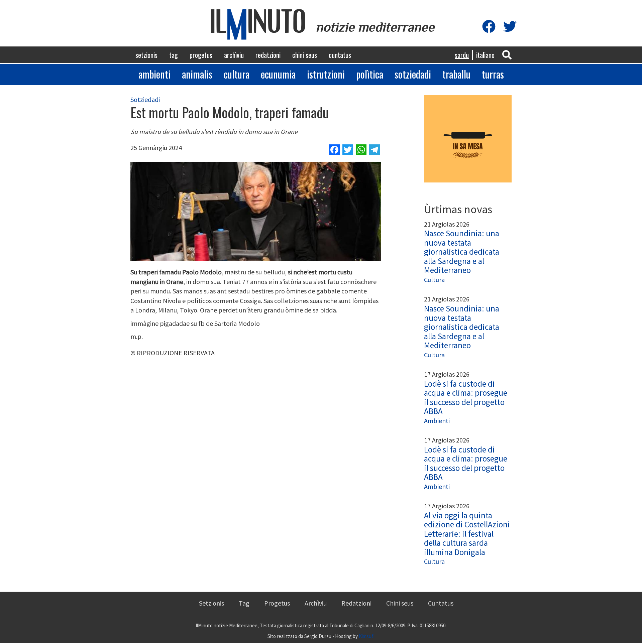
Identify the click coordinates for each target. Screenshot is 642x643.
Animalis (197, 74)
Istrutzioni (326, 74)
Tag (173, 55)
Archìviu (234, 55)
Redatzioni (268, 55)
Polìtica (369, 74)
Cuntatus (340, 55)
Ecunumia (278, 74)
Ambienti (154, 74)
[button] (507, 54)
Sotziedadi (413, 74)
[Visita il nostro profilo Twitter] (510, 26)
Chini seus (304, 55)
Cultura (236, 74)
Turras (493, 74)
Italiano (485, 55)
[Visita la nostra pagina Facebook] (489, 26)
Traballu (456, 74)
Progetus (201, 55)
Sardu (462, 55)
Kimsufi (366, 636)
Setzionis (146, 55)
